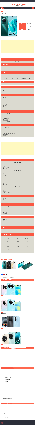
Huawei (1, 312)
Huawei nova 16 (3, 313)
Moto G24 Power (31, 347)
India (2, 383)
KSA (2, 370)
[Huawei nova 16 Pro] (17, 288)
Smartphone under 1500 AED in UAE (7, 400)
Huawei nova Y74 (4, 329)
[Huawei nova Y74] (17, 320)
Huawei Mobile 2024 (6, 277)
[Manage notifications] (2, 423)
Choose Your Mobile (17, 4)
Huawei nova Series (11, 277)
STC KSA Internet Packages (5, 409)
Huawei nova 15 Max (4, 346)
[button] (9, 265)
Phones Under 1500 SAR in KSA (7, 375)
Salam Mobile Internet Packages (6, 415)
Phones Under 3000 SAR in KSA (7, 381)
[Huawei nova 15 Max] (17, 337)
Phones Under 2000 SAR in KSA (7, 377)
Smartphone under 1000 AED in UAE (7, 398)
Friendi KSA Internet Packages (6, 413)
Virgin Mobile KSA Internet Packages (7, 411)
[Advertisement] (17, 46)
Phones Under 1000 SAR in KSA (7, 373)
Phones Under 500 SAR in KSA (7, 371)
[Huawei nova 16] (17, 304)
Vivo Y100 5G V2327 (5, 347)
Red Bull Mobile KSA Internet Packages (7, 417)
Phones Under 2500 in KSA (6, 379)
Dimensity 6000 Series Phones (6, 364)
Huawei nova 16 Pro (4, 297)
